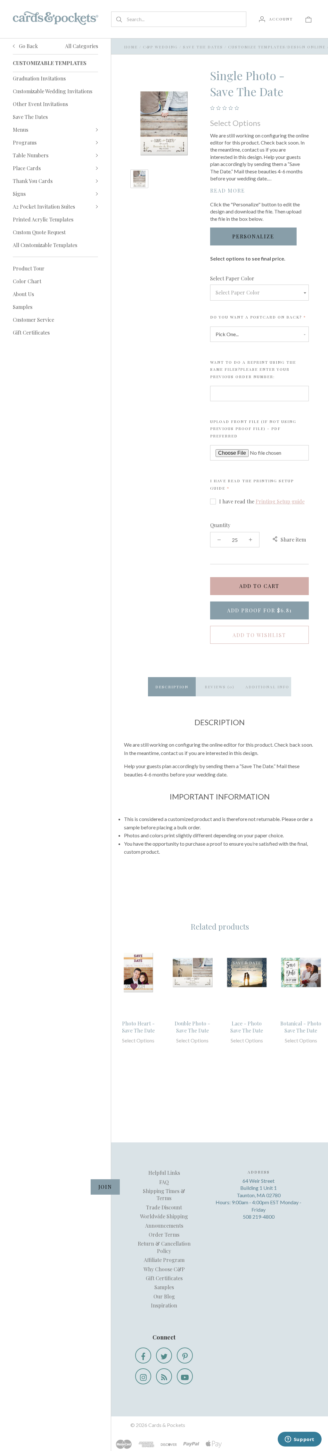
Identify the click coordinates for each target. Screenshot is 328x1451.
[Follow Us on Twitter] (164, 1355)
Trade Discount (164, 1207)
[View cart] (308, 18)
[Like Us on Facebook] (143, 1355)
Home (131, 46)
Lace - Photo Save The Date (246, 1027)
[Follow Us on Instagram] (143, 1376)
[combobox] (259, 292)
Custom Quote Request (39, 232)
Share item (293, 539)
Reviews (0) (219, 686)
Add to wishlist (259, 635)
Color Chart (27, 281)
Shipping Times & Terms (164, 1194)
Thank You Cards (33, 181)
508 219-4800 (259, 1217)
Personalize (253, 236)
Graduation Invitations (39, 78)
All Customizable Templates (45, 245)
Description (171, 686)
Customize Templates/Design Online (276, 46)
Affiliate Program (164, 1259)
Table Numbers (30, 155)
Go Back (28, 46)
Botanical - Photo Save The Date (300, 1027)
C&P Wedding (160, 46)
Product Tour (29, 268)
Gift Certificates (31, 332)
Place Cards (27, 168)
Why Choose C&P (164, 1269)
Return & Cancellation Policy (164, 1247)
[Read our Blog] (164, 1376)
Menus (20, 129)
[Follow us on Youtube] (185, 1376)
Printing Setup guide (280, 501)
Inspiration (164, 1305)
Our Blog (164, 1296)
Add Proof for (259, 610)
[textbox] (259, 292)
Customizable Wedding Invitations (52, 91)
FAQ (164, 1182)
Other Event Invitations (40, 104)
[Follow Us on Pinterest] (185, 1355)
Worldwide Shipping (164, 1216)
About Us (23, 294)
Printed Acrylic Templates (43, 219)
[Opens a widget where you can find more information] (299, 1440)
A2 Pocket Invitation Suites (44, 206)
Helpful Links (164, 1172)
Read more (227, 190)
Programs (25, 142)
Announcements (164, 1225)
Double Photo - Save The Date (192, 1027)
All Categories (81, 46)
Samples (22, 306)
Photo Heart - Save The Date (138, 1027)
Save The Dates (30, 116)
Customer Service (33, 319)
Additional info (267, 686)
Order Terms (164, 1234)
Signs (19, 193)
